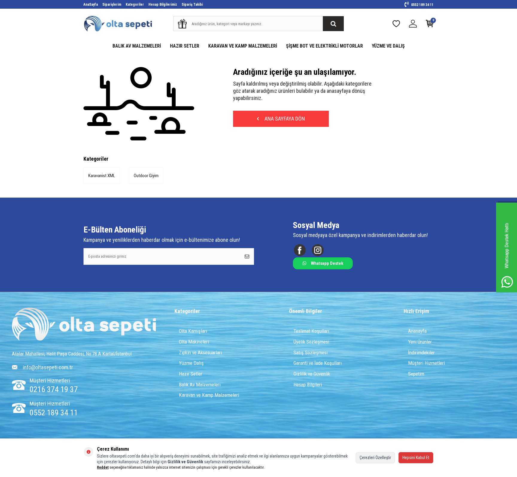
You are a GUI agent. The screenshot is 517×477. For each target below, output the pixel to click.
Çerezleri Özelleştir (375, 457)
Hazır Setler (190, 374)
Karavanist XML (101, 175)
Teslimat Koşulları (311, 331)
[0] (430, 25)
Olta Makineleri (194, 342)
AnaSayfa (90, 4)
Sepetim (416, 374)
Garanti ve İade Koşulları (318, 363)
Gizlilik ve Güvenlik (312, 374)
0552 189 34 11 (422, 5)
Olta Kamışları (193, 331)
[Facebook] (299, 250)
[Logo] (84, 325)
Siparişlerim (111, 4)
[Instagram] (317, 250)
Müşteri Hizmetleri (426, 363)
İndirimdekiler (421, 353)
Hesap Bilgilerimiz (162, 4)
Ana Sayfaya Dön (284, 119)
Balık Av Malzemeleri (200, 385)
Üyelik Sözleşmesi (311, 342)
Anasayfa (417, 331)
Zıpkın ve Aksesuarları (200, 353)
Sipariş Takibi (192, 4)
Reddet (103, 467)
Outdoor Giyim (146, 175)
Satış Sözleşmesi (311, 353)
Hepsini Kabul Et (415, 457)
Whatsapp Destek (327, 263)
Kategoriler (135, 4)
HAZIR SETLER (184, 46)
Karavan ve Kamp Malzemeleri (209, 395)
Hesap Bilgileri (308, 385)
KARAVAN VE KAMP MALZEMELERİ (242, 46)
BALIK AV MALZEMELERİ (136, 46)
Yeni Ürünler (420, 342)
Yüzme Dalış (191, 363)
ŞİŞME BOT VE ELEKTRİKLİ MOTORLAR (324, 46)
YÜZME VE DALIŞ (388, 46)
